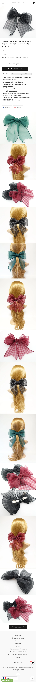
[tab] (6, 74)
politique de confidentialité (18, 649)
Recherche (18, 635)
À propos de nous (18, 638)
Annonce (18, 643)
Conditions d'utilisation (18, 652)
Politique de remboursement (18, 654)
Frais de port (5, 57)
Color (4, 51)
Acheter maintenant (15, 69)
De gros (18, 646)
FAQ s (18, 657)
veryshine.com (18, 3)
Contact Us (8, 680)
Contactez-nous (18, 641)
